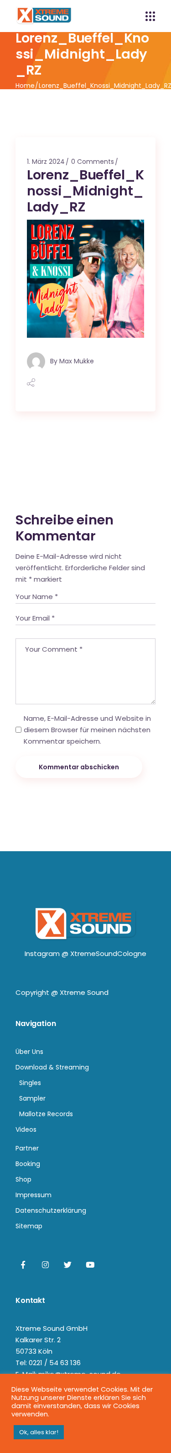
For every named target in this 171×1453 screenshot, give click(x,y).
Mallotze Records (46, 1113)
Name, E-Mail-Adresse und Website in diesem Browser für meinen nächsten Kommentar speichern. (87, 729)
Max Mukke (76, 360)
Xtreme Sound (84, 992)
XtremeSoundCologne (108, 953)
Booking (28, 1163)
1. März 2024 (46, 161)
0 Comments (92, 161)
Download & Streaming (52, 1067)
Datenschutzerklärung (51, 1210)
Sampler (32, 1098)
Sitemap (29, 1226)
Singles (30, 1082)
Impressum (34, 1194)
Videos (26, 1129)
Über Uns (29, 1051)
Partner (27, 1148)
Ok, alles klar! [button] (38, 1432)
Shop (23, 1179)
